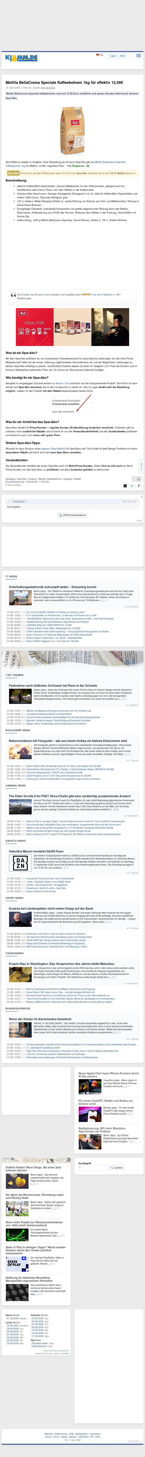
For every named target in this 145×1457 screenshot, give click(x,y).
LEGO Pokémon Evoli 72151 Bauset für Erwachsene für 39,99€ (58, 775)
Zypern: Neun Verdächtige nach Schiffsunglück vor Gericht (56, 723)
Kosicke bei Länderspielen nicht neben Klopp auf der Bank (51, 908)
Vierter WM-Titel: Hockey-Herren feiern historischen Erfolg (56, 940)
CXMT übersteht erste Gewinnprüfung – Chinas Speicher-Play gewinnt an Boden (67, 631)
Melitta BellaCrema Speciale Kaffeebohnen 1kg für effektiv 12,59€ (64, 82)
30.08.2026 (13, 1325)
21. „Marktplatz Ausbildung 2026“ (43, 1047)
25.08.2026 (13, 1340)
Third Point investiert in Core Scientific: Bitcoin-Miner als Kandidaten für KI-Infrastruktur (70, 998)
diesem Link (62, 383)
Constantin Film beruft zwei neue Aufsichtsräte (50, 878)
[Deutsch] (98, 55)
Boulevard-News (18, 730)
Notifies (65, 1353)
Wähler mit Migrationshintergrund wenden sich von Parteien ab (58, 710)
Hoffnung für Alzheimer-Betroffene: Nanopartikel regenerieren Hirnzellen (63, 778)
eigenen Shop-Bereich (53, 448)
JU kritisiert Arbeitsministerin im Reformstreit (49, 713)
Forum (56, 1436)
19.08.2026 (38, 1330)
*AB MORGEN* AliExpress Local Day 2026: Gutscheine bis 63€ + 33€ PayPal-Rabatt (69, 618)
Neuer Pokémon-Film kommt (41, 891)
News (64, 1436)
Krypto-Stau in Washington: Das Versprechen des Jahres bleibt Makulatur (61, 963)
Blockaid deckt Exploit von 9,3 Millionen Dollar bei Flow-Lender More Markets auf (68, 995)
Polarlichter (19, 501)
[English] (101, 55)
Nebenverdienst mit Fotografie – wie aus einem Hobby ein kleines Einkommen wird (68, 741)
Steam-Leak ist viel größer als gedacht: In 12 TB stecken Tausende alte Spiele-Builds (69, 827)
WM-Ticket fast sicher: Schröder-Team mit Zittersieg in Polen (56, 946)
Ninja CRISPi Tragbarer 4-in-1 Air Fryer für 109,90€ (52, 641)
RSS (97, 1436)
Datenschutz (61, 1433)
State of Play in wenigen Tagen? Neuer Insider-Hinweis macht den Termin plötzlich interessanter (75, 821)
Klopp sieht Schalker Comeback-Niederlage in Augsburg (55, 943)
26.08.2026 (13, 1337)
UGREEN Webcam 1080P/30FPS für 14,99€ (49, 624)
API (92, 1436)
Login (113, 55)
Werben (73, 1436)
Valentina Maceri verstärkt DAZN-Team (36, 851)
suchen (118, 1167)
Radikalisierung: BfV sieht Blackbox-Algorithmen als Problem (57, 621)
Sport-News (14, 897)
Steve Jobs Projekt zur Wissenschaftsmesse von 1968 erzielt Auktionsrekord (34, 1223)
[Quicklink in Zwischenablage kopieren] (134, 479)
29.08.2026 (13, 1328)
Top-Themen (14, 674)
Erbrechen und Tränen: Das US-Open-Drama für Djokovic (55, 933)
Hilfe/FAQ (83, 1436)
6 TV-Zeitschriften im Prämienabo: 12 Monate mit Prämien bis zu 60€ (61, 615)
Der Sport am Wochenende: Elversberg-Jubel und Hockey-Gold (59, 936)
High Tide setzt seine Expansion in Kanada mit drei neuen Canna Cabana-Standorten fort (72, 1050)
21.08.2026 (38, 1324)
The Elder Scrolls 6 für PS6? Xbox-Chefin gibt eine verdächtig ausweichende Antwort (70, 796)
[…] (101, 600)
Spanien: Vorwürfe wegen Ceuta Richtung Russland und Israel (58, 720)
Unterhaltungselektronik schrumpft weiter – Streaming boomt (52, 587)
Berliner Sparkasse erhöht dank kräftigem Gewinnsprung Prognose (60, 988)
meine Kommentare (44, 1353)
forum (139, 520)
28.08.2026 (13, 1331)
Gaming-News (16, 785)
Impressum (95, 1433)
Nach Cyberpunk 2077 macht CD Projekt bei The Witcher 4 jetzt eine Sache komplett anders (73, 834)
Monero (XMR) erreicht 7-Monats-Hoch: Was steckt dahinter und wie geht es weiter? (69, 1001)
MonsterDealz (48, 87)
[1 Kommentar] (13, 484)
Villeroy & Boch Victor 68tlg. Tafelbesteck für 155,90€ (53, 628)
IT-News (11, 576)
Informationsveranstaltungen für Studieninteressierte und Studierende (62, 1057)
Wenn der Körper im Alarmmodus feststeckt (40, 1019)
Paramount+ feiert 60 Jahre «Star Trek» (46, 888)
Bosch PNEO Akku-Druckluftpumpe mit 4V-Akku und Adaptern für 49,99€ (63, 765)
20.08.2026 (38, 1327)
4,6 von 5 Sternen (102, 294)
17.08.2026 (38, 1336)
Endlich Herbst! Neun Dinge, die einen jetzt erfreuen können (33, 1168)
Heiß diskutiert (39, 1346)
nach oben (133, 1440)
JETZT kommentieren (74, 515)
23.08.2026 (38, 1318)
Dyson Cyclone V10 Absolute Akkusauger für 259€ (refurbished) (59, 634)
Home (48, 1436)
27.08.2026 (13, 1334)
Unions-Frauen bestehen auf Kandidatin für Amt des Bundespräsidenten (63, 717)
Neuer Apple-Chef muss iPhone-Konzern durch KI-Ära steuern (109, 1074)
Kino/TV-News (16, 840)
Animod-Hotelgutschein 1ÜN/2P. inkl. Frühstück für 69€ (54, 772)
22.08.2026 (38, 1321)
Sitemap (48, 1433)
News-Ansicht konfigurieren (56, 1350)
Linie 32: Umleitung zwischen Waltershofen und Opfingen (55, 1054)
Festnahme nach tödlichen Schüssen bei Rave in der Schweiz (53, 685)
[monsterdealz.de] (15, 481)
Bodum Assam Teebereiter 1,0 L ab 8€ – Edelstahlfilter (54, 637)
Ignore (57, 1353)
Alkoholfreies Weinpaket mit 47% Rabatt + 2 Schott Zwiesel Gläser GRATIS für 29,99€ (70, 769)
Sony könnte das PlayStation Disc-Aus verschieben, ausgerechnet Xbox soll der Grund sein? (73, 824)
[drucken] (138, 479)
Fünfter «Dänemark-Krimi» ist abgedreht (47, 884)
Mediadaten (82, 1433)
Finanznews (15, 953)
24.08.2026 (13, 1343)
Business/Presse (18, 1008)
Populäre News (40, 1343)
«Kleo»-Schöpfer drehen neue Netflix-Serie (48, 881)
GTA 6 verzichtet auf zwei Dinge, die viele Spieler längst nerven (58, 830)
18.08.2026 (38, 1333)
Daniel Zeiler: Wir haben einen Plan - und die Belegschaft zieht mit (60, 992)
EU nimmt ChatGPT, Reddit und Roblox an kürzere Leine (55, 612)
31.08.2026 (13, 1318)
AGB (71, 1433)
